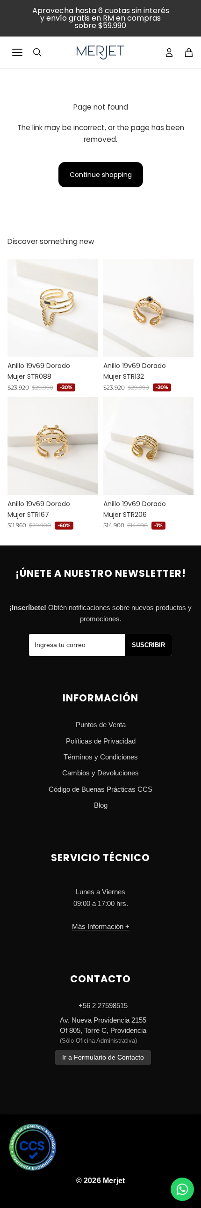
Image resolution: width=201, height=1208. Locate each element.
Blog (101, 805)
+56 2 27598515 (103, 1005)
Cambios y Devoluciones (100, 773)
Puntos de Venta (101, 725)
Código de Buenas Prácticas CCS (100, 789)
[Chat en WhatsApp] (182, 1189)
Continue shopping (101, 174)
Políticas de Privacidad (101, 741)
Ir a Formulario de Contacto (103, 1057)
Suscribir (148, 644)
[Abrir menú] (17, 52)
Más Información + (100, 926)
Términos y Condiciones (101, 757)
